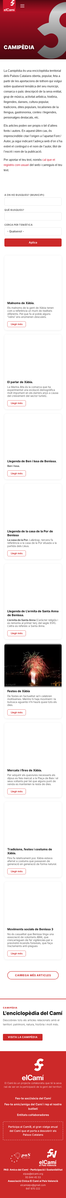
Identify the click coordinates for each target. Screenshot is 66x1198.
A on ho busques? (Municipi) (24, 195)
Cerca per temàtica (18, 224)
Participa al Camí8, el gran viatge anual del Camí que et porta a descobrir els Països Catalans (33, 1130)
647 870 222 (33, 1188)
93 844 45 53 (33, 1177)
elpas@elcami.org (33, 1173)
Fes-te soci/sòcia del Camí (33, 1098)
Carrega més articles (33, 975)
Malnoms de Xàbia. (20, 303)
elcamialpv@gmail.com (33, 1185)
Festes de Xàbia (18, 691)
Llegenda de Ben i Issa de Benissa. (32, 461)
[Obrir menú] (22, 6)
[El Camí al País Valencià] (48, 1158)
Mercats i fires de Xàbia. (24, 770)
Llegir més (17, 324)
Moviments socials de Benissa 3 (30, 929)
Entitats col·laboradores (33, 1115)
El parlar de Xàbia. (20, 382)
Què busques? (14, 210)
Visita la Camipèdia (23, 1037)
